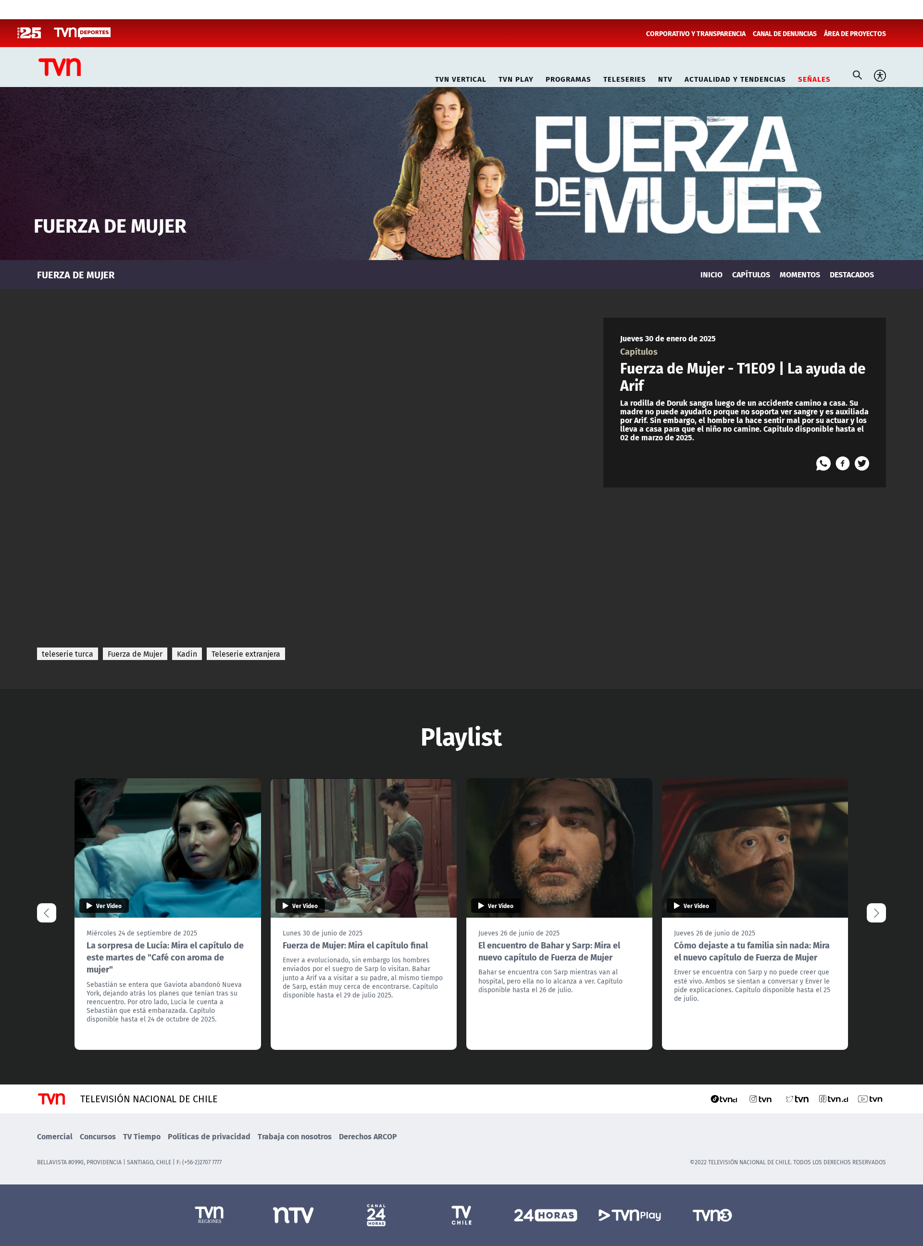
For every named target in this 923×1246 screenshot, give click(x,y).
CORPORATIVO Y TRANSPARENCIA (696, 33)
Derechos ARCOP (368, 1136)
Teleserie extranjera (246, 654)
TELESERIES (624, 77)
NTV (665, 77)
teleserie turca (67, 654)
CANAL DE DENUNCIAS (785, 33)
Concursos (98, 1136)
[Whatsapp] (823, 463)
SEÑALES (814, 77)
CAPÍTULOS (751, 274)
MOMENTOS (800, 274)
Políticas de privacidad (209, 1136)
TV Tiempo (142, 1136)
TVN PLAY (516, 77)
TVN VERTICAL (460, 77)
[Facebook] (843, 463)
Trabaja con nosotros (295, 1136)
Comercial (55, 1136)
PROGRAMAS (568, 77)
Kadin (187, 654)
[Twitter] (862, 463)
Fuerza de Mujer (135, 654)
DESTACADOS (852, 274)
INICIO (711, 274)
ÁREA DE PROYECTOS (855, 33)
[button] (876, 912)
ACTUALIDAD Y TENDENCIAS (735, 77)
